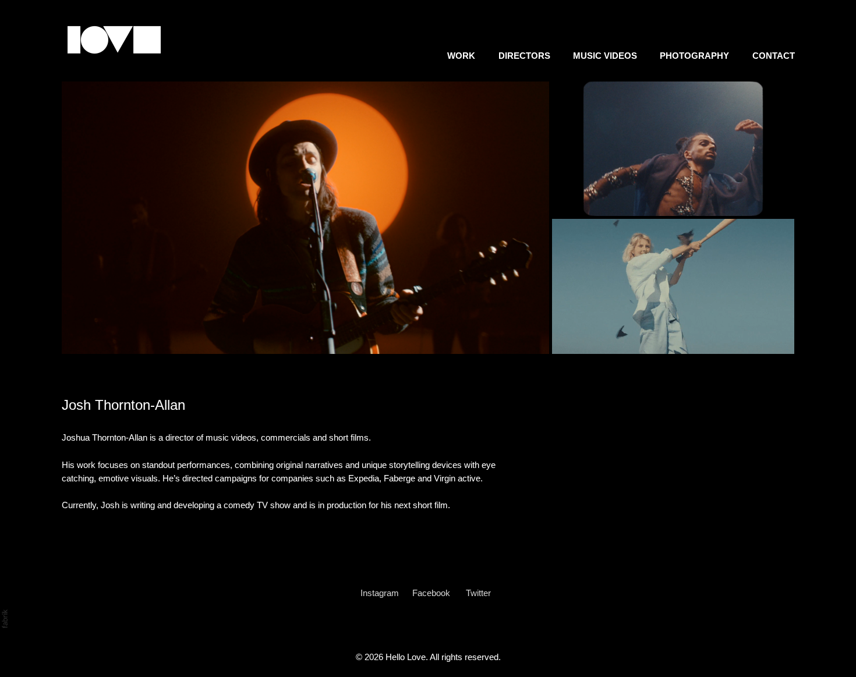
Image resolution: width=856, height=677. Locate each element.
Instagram (379, 593)
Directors (524, 56)
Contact (773, 56)
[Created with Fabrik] (4, 619)
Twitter (478, 593)
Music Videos (605, 56)
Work (461, 56)
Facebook (431, 593)
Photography (694, 56)
